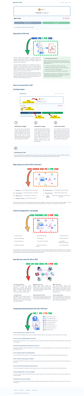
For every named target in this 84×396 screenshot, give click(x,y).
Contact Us (22, 390)
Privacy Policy (27, 390)
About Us (16, 390)
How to (66, 2)
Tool (60, 2)
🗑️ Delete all (66, 18)
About (63, 2)
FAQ (70, 2)
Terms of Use (34, 390)
